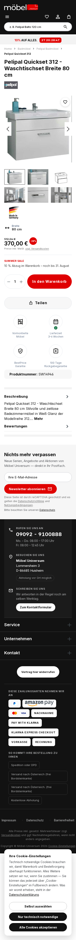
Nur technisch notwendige (38, 917)
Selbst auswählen (38, 906)
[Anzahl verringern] (8, 281)
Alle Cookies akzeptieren (38, 927)
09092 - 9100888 (39, 534)
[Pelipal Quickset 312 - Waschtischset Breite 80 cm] (38, 129)
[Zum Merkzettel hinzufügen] (65, 102)
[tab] (37, 407)
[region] (38, 158)
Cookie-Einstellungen (61, 846)
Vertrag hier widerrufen (38, 672)
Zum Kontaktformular (36, 607)
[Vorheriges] (7, 129)
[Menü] (7, 16)
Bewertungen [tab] (15, 426)
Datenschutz (47, 510)
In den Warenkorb (49, 281)
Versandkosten (10, 835)
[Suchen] (66, 27)
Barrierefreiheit (64, 820)
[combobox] (32, 27)
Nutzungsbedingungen (18, 505)
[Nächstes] (68, 129)
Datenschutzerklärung (24, 894)
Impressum (9, 820)
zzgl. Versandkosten (37, 248)
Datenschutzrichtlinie (31, 501)
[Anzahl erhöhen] (21, 281)
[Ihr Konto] (58, 16)
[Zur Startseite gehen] (25, 7)
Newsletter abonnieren (27, 489)
